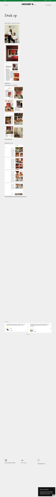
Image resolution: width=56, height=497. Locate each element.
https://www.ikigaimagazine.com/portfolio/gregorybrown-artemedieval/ (15, 196)
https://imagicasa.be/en (8, 139)
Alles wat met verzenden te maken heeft (10, 462)
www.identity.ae (7, 83)
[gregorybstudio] (28, 5)
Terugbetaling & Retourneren (41, 463)
